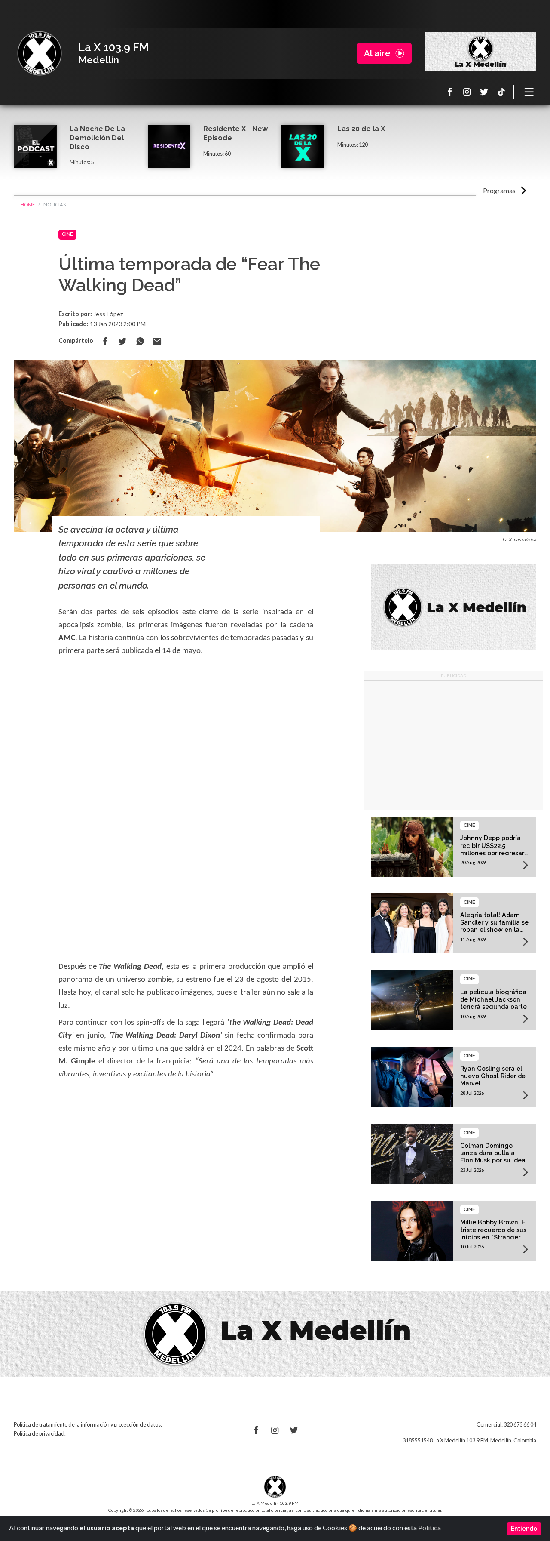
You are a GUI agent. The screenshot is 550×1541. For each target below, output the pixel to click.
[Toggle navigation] (529, 92)
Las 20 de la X (361, 129)
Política (429, 1527)
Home (28, 204)
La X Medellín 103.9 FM (39, 53)
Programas (499, 190)
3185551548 (418, 1440)
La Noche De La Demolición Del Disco (97, 138)
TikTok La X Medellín (501, 91)
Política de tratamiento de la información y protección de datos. (88, 1424)
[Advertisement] (453, 745)
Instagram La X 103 (467, 91)
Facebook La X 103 (450, 91)
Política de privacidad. (40, 1433)
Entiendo (524, 1528)
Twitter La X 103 (484, 91)
